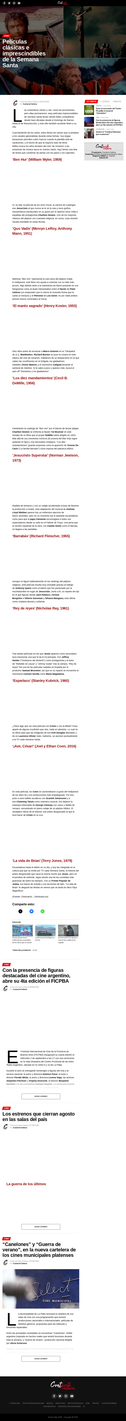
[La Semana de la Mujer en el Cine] (45, 930)
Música (50, 1403)
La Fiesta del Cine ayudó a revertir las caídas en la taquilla (67, 940)
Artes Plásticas (75, 1403)
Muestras (60, 1403)
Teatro (95, 1403)
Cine (88, 1403)
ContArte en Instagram (69, 1406)
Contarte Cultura (30, 104)
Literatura (14, 1403)
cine (35, 950)
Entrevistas (49, 1406)
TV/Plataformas (109, 1403)
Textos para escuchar (33, 1403)
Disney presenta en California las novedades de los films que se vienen (22, 940)
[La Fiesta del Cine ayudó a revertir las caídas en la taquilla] (68, 930)
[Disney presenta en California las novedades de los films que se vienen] (22, 930)
